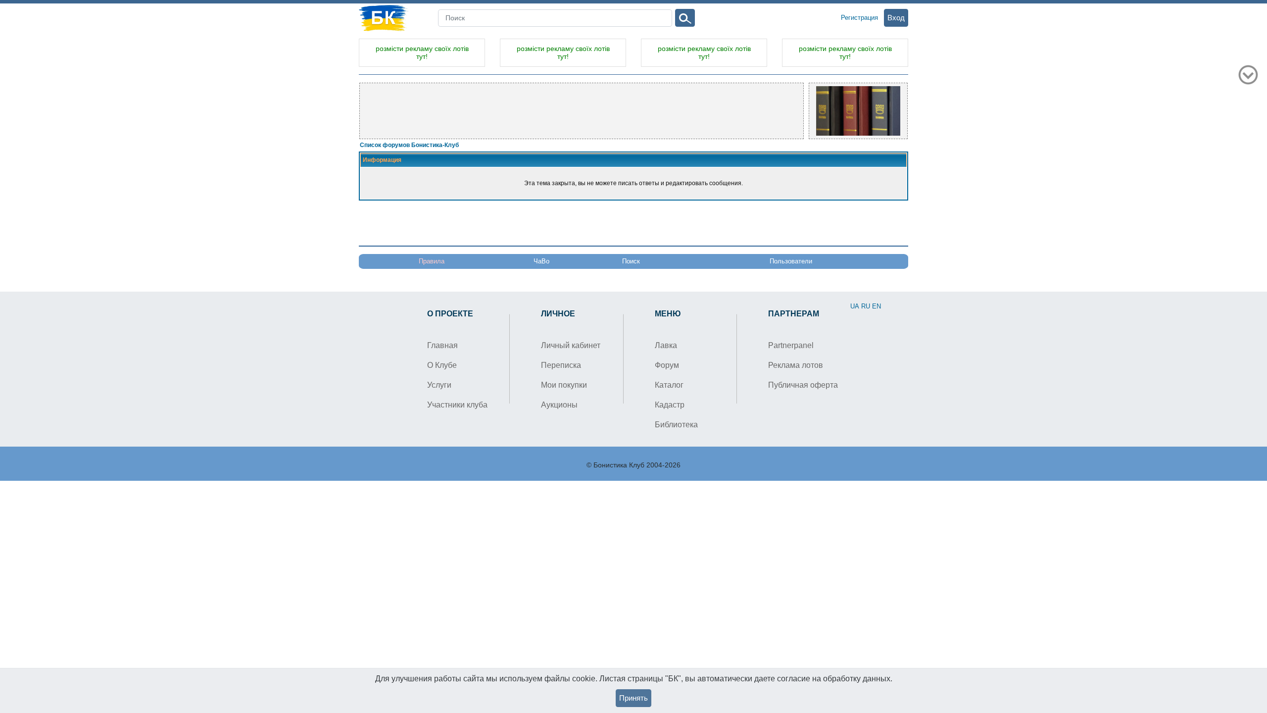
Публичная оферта (803, 385)
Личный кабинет (570, 345)
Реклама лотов (795, 365)
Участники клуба (457, 405)
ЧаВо (541, 261)
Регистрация (859, 17)
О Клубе (442, 365)
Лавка (666, 345)
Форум (667, 365)
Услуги (439, 385)
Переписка (561, 365)
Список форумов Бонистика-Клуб (409, 145)
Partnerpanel (791, 345)
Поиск (631, 261)
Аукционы (559, 405)
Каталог (669, 385)
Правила (431, 261)
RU (865, 306)
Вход (896, 17)
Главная (442, 345)
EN (876, 306)
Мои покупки (564, 385)
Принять (633, 698)
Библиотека (676, 424)
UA (854, 306)
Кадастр (669, 405)
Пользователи (791, 261)
